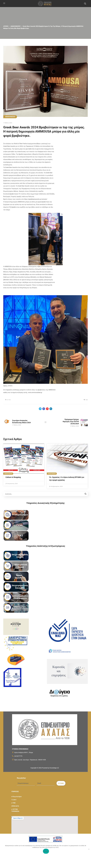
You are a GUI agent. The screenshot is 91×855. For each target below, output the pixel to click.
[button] (85, 3)
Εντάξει (46, 851)
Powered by (50, 768)
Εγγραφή (61, 783)
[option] (24, 465)
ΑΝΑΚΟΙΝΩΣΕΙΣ (15, 26)
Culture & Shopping (13, 477)
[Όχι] (89, 849)
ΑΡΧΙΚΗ (5, 26)
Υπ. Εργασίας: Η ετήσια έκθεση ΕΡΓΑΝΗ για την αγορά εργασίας (66, 478)
